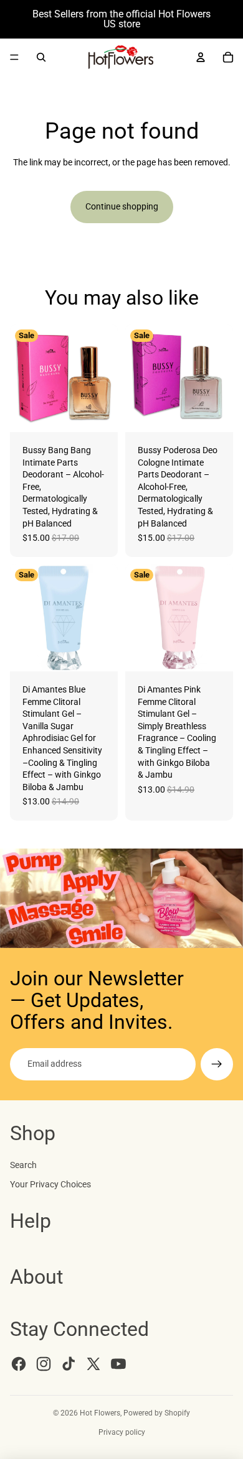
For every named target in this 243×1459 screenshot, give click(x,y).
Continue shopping (121, 206)
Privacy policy (121, 1432)
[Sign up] (217, 1064)
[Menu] (14, 57)
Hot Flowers (100, 1413)
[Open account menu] (200, 57)
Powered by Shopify (156, 1413)
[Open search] (41, 57)
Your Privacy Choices (50, 1184)
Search (23, 1165)
